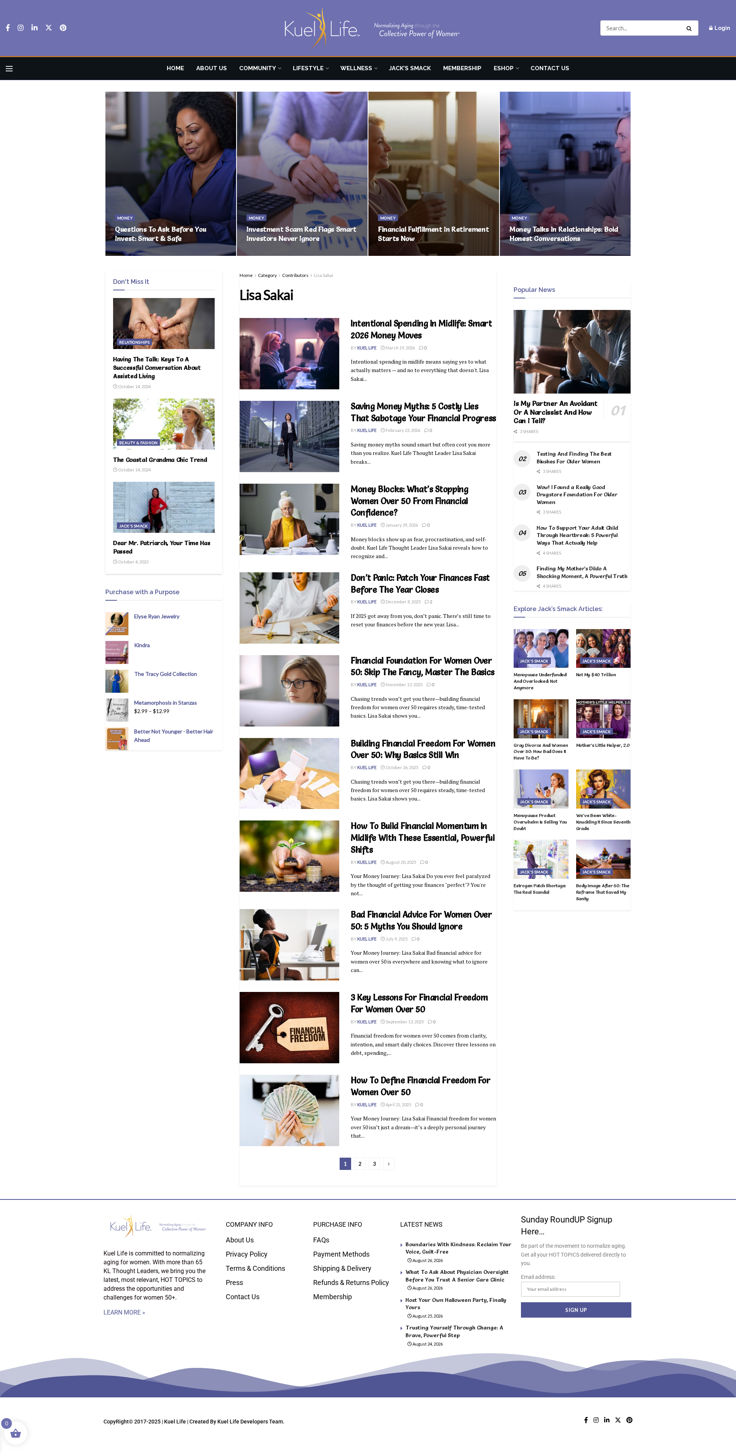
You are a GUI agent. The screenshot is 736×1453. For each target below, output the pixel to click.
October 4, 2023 (132, 561)
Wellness (356, 68)
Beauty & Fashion (138, 442)
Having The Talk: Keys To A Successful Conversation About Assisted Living (157, 367)
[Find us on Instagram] (21, 28)
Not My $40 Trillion (596, 674)
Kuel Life (366, 347)
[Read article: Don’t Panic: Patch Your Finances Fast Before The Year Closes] (289, 608)
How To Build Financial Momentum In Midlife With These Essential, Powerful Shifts (423, 838)
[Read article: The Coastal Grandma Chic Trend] (164, 424)
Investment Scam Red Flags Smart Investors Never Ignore (301, 234)
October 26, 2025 (401, 767)
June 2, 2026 (394, 253)
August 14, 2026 (134, 253)
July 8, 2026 (262, 253)
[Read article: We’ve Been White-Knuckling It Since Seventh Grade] (603, 789)
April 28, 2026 (527, 253)
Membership (462, 68)
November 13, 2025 (403, 684)
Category (267, 275)
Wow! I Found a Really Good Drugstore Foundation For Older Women (577, 495)
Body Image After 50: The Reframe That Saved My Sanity (602, 892)
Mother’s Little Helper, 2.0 (603, 745)
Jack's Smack (133, 526)
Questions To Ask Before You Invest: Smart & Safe (160, 234)
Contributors (295, 275)
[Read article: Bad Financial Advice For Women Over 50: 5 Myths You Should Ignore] (289, 944)
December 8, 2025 (403, 601)
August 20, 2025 (400, 862)
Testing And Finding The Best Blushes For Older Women (574, 457)
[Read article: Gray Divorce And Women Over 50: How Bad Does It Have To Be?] (541, 718)
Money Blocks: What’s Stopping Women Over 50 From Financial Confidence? (409, 501)
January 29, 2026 (401, 524)
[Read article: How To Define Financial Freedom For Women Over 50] (289, 1110)
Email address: (538, 1277)
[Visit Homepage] (368, 28)
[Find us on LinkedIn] (34, 28)
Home (175, 68)
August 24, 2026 (427, 1343)
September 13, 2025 (404, 1021)
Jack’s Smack (410, 68)
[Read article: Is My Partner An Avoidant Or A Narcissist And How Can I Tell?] (572, 352)
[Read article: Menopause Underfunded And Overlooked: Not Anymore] (541, 648)
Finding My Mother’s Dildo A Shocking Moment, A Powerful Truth (582, 572)
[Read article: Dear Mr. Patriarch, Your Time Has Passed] (164, 507)
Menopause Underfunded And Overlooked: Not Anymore (540, 681)
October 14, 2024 (134, 386)
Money (125, 218)
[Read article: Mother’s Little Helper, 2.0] (603, 718)
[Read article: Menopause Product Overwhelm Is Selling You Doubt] (541, 789)
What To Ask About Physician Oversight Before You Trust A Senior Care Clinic (457, 1275)
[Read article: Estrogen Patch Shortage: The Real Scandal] (541, 859)
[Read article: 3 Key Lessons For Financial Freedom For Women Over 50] (289, 1027)
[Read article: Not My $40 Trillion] (603, 648)
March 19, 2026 (400, 347)
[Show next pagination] (389, 1164)
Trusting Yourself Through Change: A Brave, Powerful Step (454, 1331)
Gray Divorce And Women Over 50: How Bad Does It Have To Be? (541, 751)
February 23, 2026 (402, 430)
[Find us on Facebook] (8, 28)
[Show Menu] (9, 68)
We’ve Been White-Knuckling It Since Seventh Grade (603, 821)
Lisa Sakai (323, 275)
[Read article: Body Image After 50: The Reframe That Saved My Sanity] (603, 859)
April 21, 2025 (398, 1104)
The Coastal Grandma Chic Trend (160, 459)
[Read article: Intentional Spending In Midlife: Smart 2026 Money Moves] (289, 353)
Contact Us (550, 68)
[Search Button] (690, 28)
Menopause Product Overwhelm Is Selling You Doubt (540, 821)
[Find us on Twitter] (48, 28)
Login (721, 28)
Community (257, 68)
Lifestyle (308, 68)
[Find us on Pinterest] (63, 28)
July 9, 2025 (396, 938)
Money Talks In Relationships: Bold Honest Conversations (563, 234)
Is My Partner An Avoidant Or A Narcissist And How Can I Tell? (556, 412)
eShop (504, 68)
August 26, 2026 (427, 1260)
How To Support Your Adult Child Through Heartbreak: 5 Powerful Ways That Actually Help (577, 535)
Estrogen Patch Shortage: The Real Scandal (540, 889)
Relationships (134, 342)
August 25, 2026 (427, 1315)
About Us (211, 68)
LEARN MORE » (124, 1312)
